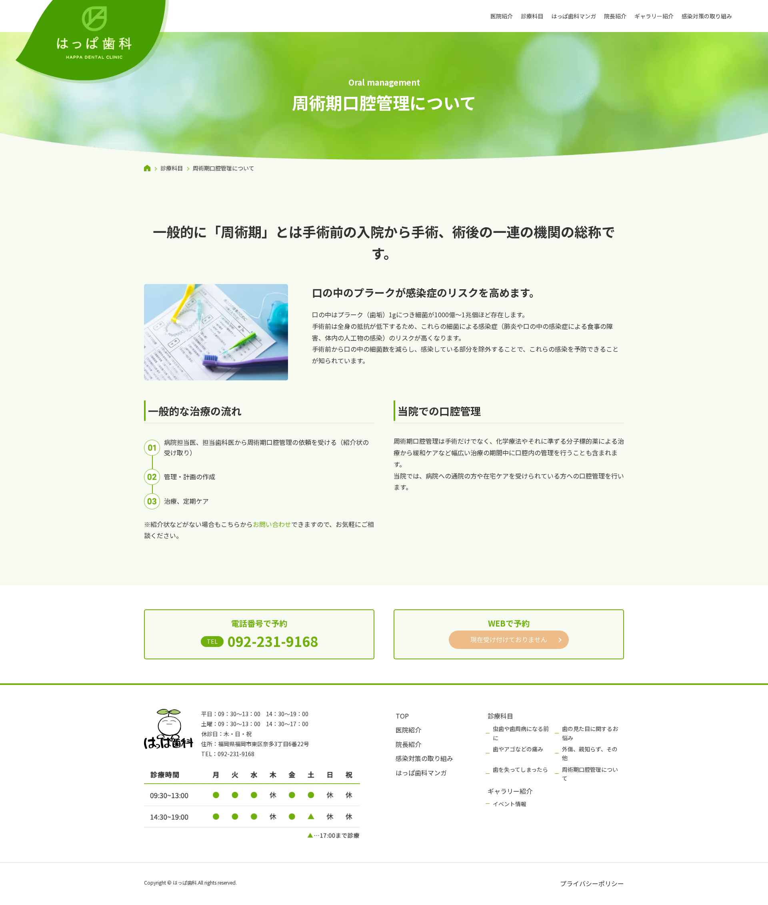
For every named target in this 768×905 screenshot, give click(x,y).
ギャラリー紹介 (654, 16)
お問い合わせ (272, 524)
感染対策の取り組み (707, 16)
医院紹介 (501, 16)
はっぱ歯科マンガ (573, 16)
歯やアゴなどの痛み (518, 749)
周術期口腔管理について (590, 773)
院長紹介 (615, 16)
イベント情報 (509, 804)
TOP (402, 716)
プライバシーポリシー (592, 883)
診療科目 (532, 16)
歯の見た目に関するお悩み (590, 733)
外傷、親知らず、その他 (590, 753)
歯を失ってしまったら (520, 769)
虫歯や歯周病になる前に (521, 733)
